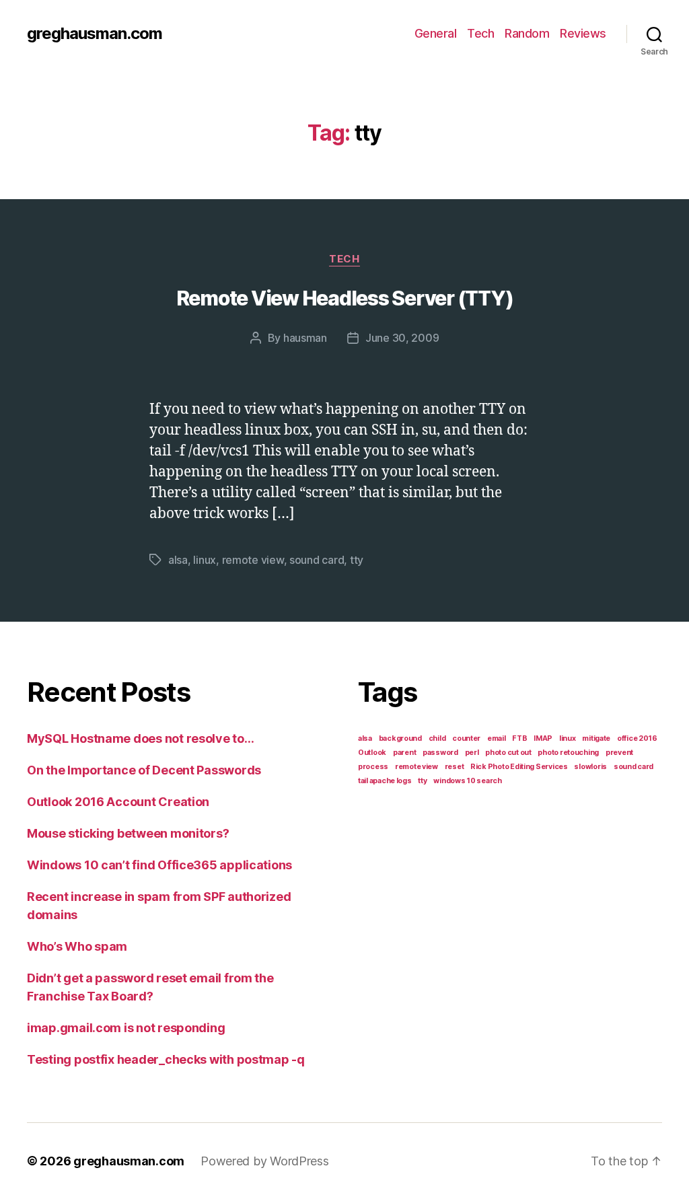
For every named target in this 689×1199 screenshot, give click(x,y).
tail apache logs (385, 780)
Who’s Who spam (77, 946)
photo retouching (568, 752)
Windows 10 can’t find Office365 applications (159, 865)
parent (404, 752)
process (373, 766)
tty (356, 560)
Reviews (583, 33)
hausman (305, 337)
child (437, 738)
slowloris (590, 766)
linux (204, 560)
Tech (480, 33)
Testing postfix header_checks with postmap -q (166, 1059)
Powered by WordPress (265, 1161)
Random (527, 33)
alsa (178, 560)
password (440, 752)
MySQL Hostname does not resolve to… (140, 738)
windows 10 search (467, 780)
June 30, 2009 (402, 337)
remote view (253, 560)
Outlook (372, 752)
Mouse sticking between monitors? (128, 833)
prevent (619, 752)
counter (466, 738)
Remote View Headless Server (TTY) (344, 298)
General (435, 33)
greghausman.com (94, 34)
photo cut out (508, 752)
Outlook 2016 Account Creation (118, 802)
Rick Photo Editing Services (519, 766)
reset (454, 766)
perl (472, 752)
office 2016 (637, 738)
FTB (519, 738)
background (400, 738)
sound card (316, 560)
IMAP (543, 738)
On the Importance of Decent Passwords (144, 770)
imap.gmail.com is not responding (126, 1028)
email (496, 738)
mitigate (596, 738)
